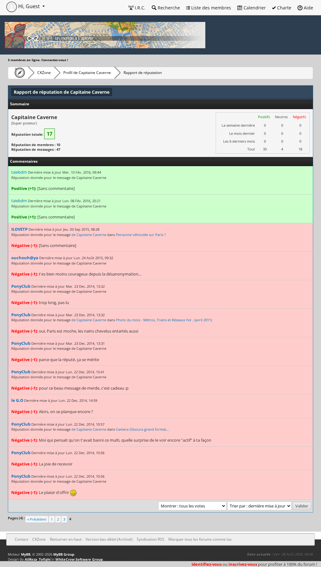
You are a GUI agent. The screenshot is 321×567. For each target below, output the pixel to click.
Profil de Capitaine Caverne (87, 72)
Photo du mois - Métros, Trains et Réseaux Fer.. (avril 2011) (164, 320)
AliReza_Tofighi (37, 559)
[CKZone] (18, 72)
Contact (21, 539)
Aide (308, 8)
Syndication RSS (150, 539)
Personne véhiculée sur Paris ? (141, 234)
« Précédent (36, 519)
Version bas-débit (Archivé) (109, 539)
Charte (283, 8)
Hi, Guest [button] (29, 6)
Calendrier (254, 8)
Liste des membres (210, 8)
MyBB (25, 554)
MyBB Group (63, 554)
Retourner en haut (66, 539)
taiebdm (19, 172)
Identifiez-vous (207, 564)
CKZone (44, 72)
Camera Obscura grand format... (142, 429)
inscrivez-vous (243, 564)
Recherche (168, 8)
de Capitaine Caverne (88, 234)
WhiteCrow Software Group (79, 559)
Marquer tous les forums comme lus (200, 539)
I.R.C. (139, 8)
